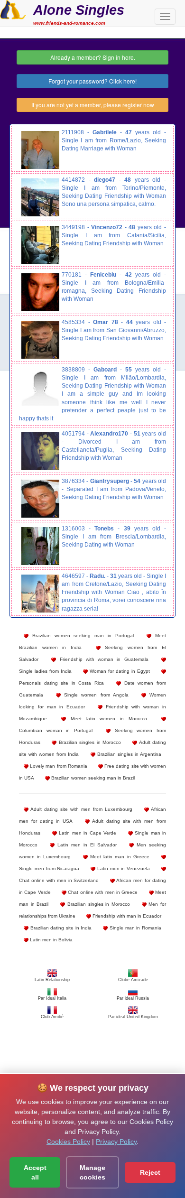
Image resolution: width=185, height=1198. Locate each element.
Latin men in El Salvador (86, 844)
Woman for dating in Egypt (119, 671)
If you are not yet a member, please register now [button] (92, 105)
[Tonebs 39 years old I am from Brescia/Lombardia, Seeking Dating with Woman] (40, 546)
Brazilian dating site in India (60, 927)
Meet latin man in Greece (118, 856)
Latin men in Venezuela (122, 868)
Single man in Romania (134, 927)
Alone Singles (78, 10)
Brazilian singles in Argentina (128, 754)
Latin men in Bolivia (50, 939)
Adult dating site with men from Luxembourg (80, 809)
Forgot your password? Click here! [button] (92, 81)
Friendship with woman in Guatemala (102, 659)
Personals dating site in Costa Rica (61, 683)
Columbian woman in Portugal (55, 730)
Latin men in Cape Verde (87, 833)
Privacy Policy (116, 1141)
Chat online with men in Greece (102, 892)
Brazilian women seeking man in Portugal (81, 635)
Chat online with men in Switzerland (59, 880)
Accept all (35, 1172)
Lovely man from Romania (57, 766)
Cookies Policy (68, 1141)
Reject (150, 1172)
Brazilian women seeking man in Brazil (92, 777)
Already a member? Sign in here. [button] (92, 57)
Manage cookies (92, 1172)
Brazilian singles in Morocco (88, 742)
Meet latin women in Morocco (106, 718)
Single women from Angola (95, 694)
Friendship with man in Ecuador (126, 916)
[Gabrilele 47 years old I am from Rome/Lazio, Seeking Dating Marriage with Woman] (40, 150)
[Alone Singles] (13, 8)
